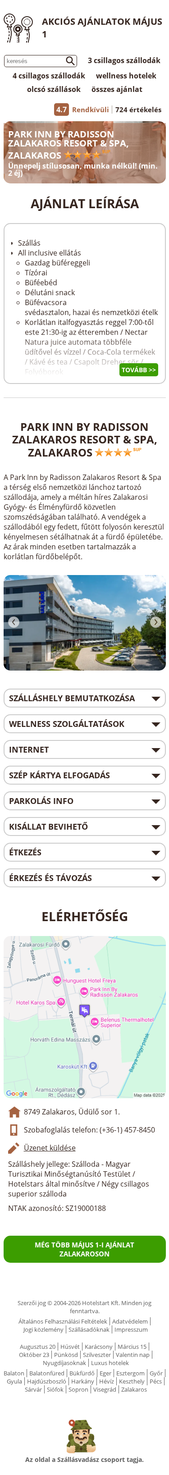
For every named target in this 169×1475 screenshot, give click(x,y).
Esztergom (130, 1373)
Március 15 (132, 1347)
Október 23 (34, 1355)
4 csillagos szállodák (49, 76)
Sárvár (33, 1389)
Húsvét (70, 1347)
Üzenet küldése (50, 1148)
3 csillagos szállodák (124, 60)
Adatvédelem (130, 1321)
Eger (105, 1373)
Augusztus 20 (37, 1347)
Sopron (78, 1389)
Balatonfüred (46, 1373)
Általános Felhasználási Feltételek (62, 1321)
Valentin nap (133, 1355)
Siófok (55, 1389)
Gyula (14, 1381)
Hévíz (106, 1381)
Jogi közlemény (43, 1329)
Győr (156, 1373)
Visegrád (104, 1389)
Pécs (156, 1381)
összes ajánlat (116, 89)
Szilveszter (97, 1355)
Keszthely (132, 1381)
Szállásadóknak (89, 1329)
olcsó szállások (54, 89)
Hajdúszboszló (46, 1381)
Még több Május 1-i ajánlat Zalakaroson (84, 1249)
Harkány (82, 1381)
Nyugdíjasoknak (64, 1363)
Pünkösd (66, 1355)
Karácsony (99, 1347)
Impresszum (131, 1329)
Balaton (14, 1373)
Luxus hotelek (110, 1363)
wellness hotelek (126, 76)
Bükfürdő (82, 1373)
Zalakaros (134, 1389)
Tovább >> (139, 369)
